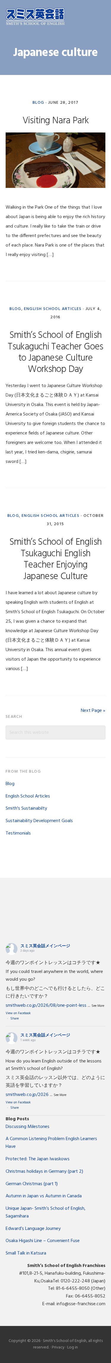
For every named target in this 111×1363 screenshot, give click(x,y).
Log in (72, 1347)
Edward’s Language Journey (33, 1229)
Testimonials (18, 833)
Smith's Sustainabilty (26, 808)
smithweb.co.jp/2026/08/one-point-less (46, 1005)
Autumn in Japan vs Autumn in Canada (44, 1196)
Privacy (58, 1347)
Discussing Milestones (27, 1127)
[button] (101, 16)
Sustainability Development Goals (39, 821)
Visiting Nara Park (55, 120)
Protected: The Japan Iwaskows (38, 1159)
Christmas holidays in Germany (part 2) (44, 1171)
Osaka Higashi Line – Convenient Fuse (43, 1241)
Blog (38, 102)
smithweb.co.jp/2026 (27, 1095)
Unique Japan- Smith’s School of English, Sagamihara (46, 1212)
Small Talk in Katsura (26, 1253)
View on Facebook (18, 1013)
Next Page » (93, 711)
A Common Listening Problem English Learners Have (51, 1143)
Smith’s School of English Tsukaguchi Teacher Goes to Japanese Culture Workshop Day (55, 352)
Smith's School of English (35, 17)
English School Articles (53, 309)
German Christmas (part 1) (32, 1184)
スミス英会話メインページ (45, 946)
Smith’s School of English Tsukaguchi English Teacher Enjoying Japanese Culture (55, 559)
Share (14, 1018)
